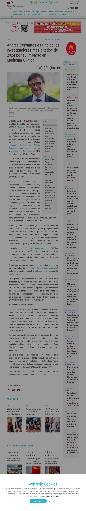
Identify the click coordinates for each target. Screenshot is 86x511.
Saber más (51, 501)
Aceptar (38, 501)
